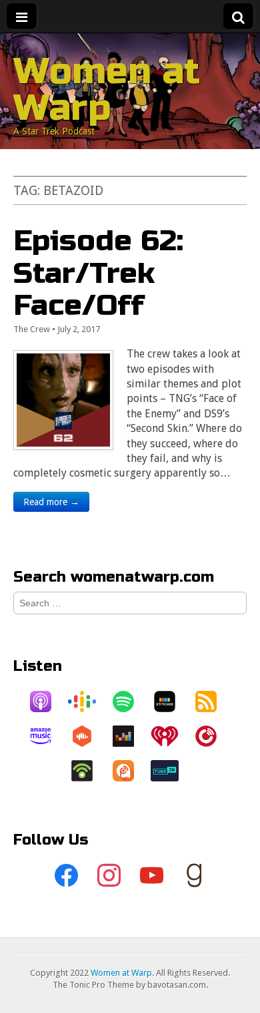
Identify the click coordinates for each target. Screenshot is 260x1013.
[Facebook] (66, 876)
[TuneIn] (171, 770)
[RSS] (212, 701)
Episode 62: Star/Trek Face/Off (98, 273)
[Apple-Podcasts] (47, 701)
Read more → (51, 502)
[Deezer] (130, 736)
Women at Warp (106, 89)
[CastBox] (88, 736)
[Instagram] (108, 876)
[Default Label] (151, 876)
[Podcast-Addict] (130, 770)
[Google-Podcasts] (88, 701)
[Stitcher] (171, 701)
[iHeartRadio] (171, 736)
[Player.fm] (212, 736)
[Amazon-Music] (47, 736)
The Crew (31, 329)
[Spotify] (130, 701)
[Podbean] (88, 770)
